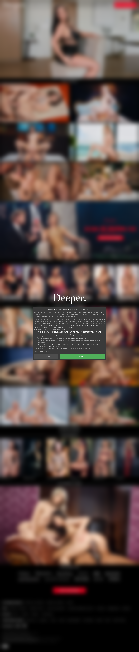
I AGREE (82, 356)
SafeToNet (56, 329)
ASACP (63, 329)
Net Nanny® (48, 329)
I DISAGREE (46, 356)
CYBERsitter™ (38, 329)
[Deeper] (69, 300)
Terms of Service (66, 344)
